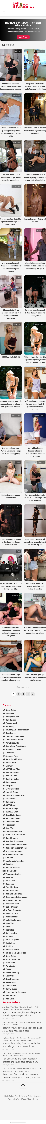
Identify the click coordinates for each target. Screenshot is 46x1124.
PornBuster (10, 966)
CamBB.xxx (11, 720)
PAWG (33, 1022)
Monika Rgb (40, 642)
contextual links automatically (19, 1122)
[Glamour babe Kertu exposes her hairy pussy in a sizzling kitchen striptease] (11, 291)
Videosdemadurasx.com (16, 844)
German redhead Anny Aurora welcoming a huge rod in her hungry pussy (11, 451)
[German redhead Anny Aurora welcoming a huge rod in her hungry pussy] (11, 429)
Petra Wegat (16, 595)
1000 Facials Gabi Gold (11, 357)
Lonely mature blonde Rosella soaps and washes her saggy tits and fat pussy (11, 86)
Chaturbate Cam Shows (16, 746)
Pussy (8, 969)
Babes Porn (11, 762)
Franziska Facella (38, 416)
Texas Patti (16, 95)
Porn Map (10, 726)
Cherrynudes (11, 933)
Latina (30, 1053)
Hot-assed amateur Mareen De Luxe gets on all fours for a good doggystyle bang (35, 630)
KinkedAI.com (12, 907)
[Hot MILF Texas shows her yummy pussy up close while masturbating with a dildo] (11, 109)
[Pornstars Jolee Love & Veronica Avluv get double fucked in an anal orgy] (11, 156)
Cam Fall (9, 858)
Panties (5, 1009)
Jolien (42, 186)
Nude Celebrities (13, 959)
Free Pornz (10, 799)
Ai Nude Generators (14, 854)
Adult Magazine (12, 940)
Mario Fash (40, 278)
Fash (18, 551)
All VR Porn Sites (13, 769)
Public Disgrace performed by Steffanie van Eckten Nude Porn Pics (10, 542)
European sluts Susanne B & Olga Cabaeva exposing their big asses (35, 313)
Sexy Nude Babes (13, 815)
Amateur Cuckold (13, 749)
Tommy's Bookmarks (15, 736)
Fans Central (11, 723)
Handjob (5, 1040)
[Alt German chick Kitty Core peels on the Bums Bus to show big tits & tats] (11, 565)
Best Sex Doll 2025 (14, 894)
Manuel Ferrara (39, 324)
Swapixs (9, 785)
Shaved (27, 1071)
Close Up (30, 1007)
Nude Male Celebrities (15, 835)
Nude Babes (11, 710)
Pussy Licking (18, 1071)
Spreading (26, 1009)
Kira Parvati (40, 51)
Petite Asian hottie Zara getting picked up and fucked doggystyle (35, 586)
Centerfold (16, 1053)
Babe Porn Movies (14, 759)
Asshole (19, 1069)
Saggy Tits (18, 1009)
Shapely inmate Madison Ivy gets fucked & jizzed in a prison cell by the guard (35, 266)
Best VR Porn (11, 776)
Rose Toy (10, 828)
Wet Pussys (11, 995)
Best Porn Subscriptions (16, 848)
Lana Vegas (40, 95)
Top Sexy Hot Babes (14, 739)
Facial (37, 1038)
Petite (21, 1056)
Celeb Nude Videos (14, 831)
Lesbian (37, 1053)
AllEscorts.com (12, 904)
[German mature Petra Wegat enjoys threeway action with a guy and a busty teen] (11, 609)
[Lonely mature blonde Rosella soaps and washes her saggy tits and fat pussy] (11, 65)
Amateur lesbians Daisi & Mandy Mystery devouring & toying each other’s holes (35, 177)
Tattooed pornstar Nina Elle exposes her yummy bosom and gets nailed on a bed (35, 359)
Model (15, 1056)
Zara (42, 551)
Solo (4, 1025)
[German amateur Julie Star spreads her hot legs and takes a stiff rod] (11, 200)
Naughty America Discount (17, 730)
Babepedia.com (12, 717)
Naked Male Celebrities (16, 953)
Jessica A (41, 463)
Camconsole (11, 782)
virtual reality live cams (16, 992)
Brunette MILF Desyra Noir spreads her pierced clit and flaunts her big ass (35, 542)
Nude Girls (10, 963)
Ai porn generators (14, 851)
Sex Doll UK (11, 753)
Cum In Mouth (21, 1038)
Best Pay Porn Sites (14, 841)
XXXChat (9, 864)
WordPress (21, 1099)
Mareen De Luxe (39, 595)
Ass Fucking (11, 1069)
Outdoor (12, 1040)
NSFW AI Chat (12, 812)
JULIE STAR (16, 186)
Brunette (23, 1007)
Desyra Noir (40, 507)
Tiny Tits (15, 1025)
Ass (12, 1007)
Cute (28, 1022)
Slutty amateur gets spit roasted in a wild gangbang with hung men (35, 677)
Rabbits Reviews (13, 867)
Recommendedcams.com (17, 897)
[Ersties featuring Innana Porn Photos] (11, 476)
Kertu (18, 278)
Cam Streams (12, 838)
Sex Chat (9, 877)
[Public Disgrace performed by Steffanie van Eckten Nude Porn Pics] (11, 520)
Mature (4, 1056)
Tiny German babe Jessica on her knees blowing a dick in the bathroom (35, 498)
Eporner (9, 766)
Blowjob (12, 1038)
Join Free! (23, 37)
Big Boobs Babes (13, 818)
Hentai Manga (12, 808)
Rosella (17, 51)
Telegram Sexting (13, 874)
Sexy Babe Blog (12, 972)
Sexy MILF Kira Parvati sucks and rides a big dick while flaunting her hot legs (35, 86)
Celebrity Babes (12, 779)
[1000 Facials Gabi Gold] (11, 338)
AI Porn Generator (14, 910)
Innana (18, 463)
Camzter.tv (10, 802)
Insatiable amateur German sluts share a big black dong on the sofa (35, 130)
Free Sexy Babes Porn (15, 795)
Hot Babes (10, 943)
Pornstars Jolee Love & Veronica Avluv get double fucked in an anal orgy (11, 177)
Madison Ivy (40, 231)
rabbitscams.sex (9, 871)
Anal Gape (6, 1007)
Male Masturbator (13, 920)
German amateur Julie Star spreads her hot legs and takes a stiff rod (10, 221)
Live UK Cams (12, 792)
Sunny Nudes (11, 989)
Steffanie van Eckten (13, 507)
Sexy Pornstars (12, 979)
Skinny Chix (11, 986)
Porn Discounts (12, 743)
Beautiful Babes (13, 772)
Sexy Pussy (11, 982)
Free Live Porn (12, 887)
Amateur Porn (12, 756)
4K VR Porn (10, 805)
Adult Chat (10, 881)
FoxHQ (8, 926)
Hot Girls (9, 946)
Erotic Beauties (12, 789)
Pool (18, 1040)
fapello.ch (10, 713)
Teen (8, 1025)
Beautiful (14, 1022)
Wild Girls (10, 999)
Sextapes (10, 884)
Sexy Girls (10, 976)
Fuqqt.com (10, 825)
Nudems (9, 936)
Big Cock (5, 1038)
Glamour (24, 1053)
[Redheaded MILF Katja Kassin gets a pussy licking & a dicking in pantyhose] (11, 656)
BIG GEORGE (16, 231)
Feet (36, 1007)
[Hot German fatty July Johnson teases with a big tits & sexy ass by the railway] (11, 244)
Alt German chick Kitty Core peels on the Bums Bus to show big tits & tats (11, 586)
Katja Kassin (16, 642)
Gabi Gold (17, 324)
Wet (29, 1040)
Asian (4, 1053)
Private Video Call (13, 900)
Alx (37, 1099)
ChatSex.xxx (11, 733)
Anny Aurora (16, 416)
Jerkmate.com (12, 890)
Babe (17, 1007)
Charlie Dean (16, 142)
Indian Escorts (12, 913)
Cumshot (31, 1038)
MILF (10, 1056)
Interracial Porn (12, 949)
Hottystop (10, 930)
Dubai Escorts (12, 917)
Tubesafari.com (13, 821)
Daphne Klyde (39, 142)
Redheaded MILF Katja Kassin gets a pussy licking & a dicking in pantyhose (10, 677)
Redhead (24, 1040)
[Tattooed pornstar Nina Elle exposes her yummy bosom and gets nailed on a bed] (11, 382)
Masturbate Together (15, 861)
